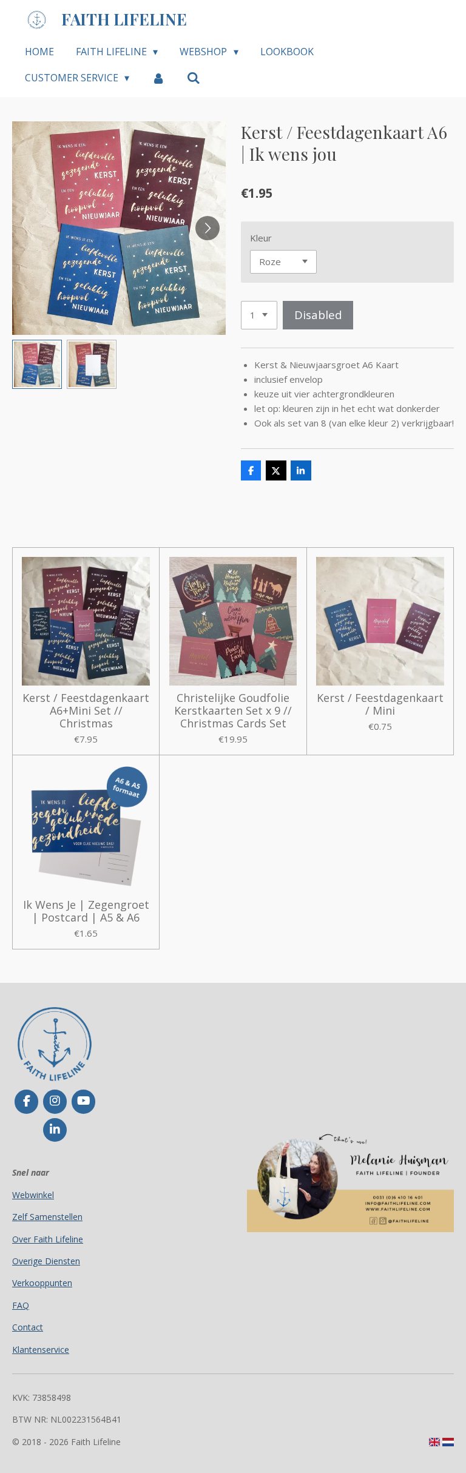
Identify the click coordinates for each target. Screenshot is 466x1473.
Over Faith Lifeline (47, 1239)
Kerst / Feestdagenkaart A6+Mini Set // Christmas (85, 711)
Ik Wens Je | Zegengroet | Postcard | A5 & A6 (86, 911)
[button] (37, 364)
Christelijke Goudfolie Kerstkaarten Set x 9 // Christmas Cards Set (233, 711)
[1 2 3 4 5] (259, 315)
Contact (27, 1327)
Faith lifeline (124, 19)
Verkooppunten (42, 1283)
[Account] (157, 77)
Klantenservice (40, 1349)
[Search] (193, 77)
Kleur (261, 238)
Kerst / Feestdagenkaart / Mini (380, 704)
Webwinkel (33, 1195)
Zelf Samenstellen (47, 1216)
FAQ (20, 1305)
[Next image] (207, 228)
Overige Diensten (46, 1261)
